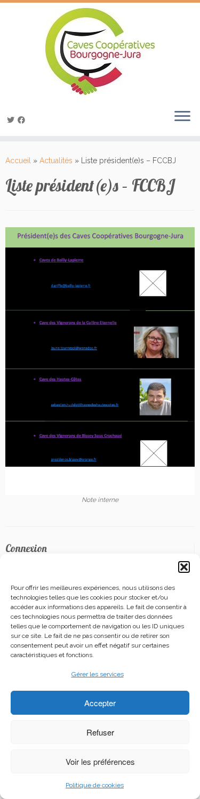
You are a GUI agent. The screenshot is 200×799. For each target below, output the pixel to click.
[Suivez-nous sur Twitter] (12, 120)
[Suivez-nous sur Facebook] (23, 120)
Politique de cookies (95, 785)
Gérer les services (97, 674)
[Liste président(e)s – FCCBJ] (100, 360)
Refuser (100, 732)
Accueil (18, 160)
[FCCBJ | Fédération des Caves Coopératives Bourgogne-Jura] (100, 51)
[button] (184, 567)
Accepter (100, 702)
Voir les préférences (100, 761)
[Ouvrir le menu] (182, 117)
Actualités (56, 160)
